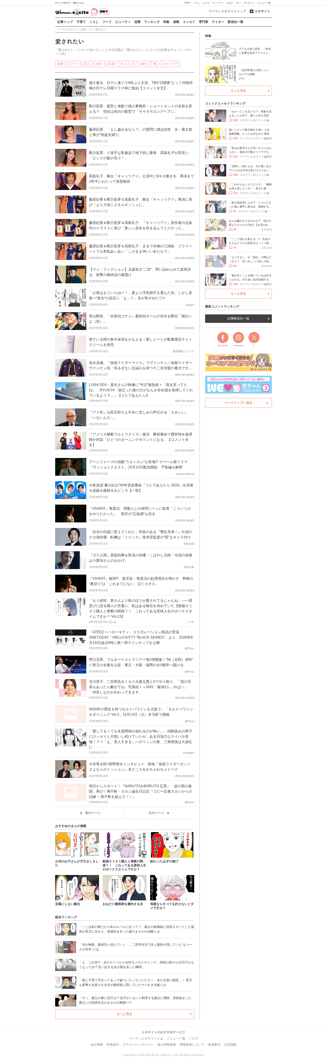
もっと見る (124, 1014)
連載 (176, 22)
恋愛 (137, 22)
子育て (187, 3)
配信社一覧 (235, 22)
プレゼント (248, 3)
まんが (229, 3)
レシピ (206, 3)
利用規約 (113, 1044)
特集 (166, 22)
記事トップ (65, 22)
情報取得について (192, 1044)
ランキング (152, 22)
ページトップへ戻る (238, 402)
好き (99, 64)
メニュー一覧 (264, 3)
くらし (196, 3)
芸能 (60, 64)
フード (107, 22)
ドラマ (74, 64)
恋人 (87, 64)
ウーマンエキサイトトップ (227, 11)
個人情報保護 (166, 1044)
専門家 (203, 22)
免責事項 (214, 1044)
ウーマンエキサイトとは (146, 1038)
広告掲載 (230, 1044)
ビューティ (218, 3)
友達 (111, 64)
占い (238, 3)
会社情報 (97, 1044)
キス (123, 64)
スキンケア (170, 64)
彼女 (144, 64)
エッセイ (189, 22)
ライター (218, 22)
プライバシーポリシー (138, 1044)
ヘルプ (193, 1038)
